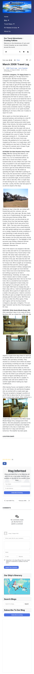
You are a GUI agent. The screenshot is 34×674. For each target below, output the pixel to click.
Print (18, 60)
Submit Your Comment (11, 567)
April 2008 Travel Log (11, 500)
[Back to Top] (31, 671)
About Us (7, 31)
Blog (5, 20)
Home (6, 16)
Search (27, 604)
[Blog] (8, 20)
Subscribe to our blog (17, 615)
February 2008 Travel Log (25, 500)
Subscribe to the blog (17, 492)
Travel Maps (8, 24)
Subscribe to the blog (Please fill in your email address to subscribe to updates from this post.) (18, 561)
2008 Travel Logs (11, 68)
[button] (19, 51)
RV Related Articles (10, 28)
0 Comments (8, 71)
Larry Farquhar (23, 68)
